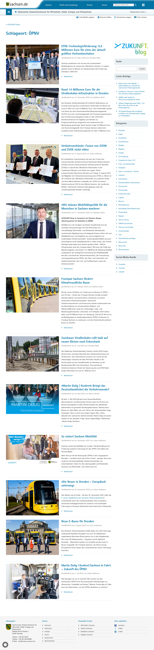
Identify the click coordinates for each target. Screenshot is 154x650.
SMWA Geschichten (126, 223)
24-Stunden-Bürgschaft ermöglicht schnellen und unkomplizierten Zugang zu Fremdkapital (132, 113)
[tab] (23, 621)
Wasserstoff (123, 242)
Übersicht (48, 625)
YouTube (122, 268)
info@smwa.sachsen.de (26, 641)
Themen (90, 5)
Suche (47, 635)
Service (104, 5)
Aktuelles (122, 130)
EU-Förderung (123, 156)
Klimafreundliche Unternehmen (129, 183)
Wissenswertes (124, 249)
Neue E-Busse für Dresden (77, 521)
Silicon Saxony (124, 220)
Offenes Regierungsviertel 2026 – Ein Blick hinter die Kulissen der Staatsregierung (131, 105)
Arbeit (121, 134)
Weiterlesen (77, 76)
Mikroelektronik (124, 205)
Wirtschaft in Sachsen (88, 625)
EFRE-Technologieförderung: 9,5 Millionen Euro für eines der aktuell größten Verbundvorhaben (83, 50)
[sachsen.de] (23, 5)
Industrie (122, 175)
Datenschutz (49, 638)
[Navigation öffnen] (9, 12)
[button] (5, 644)
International (123, 179)
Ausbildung (122, 138)
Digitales (122, 149)
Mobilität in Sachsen (87, 631)
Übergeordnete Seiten (137, 12)
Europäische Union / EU (127, 160)
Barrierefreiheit (49, 641)
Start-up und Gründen (126, 227)
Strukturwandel (124, 231)
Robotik (121, 216)
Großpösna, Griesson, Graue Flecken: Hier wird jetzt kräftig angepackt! (132, 93)
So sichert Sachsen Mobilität (79, 436)
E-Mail (120, 631)
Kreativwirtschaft (124, 194)
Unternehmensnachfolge (127, 238)
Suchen (142, 69)
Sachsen (48, 5)
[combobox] (123, 4)
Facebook (122, 264)
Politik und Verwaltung (68, 5)
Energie (121, 153)
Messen (121, 201)
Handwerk (122, 168)
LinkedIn (121, 272)
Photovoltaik (123, 212)
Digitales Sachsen (87, 635)
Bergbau (121, 145)
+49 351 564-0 (23, 637)
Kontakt (47, 631)
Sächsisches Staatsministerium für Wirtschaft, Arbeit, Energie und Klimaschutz (54, 11)
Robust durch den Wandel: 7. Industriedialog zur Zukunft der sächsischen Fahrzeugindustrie (129, 86)
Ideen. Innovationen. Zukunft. (129, 171)
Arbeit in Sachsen (86, 628)
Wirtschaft (122, 246)
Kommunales (123, 190)
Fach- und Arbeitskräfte (127, 164)
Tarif (120, 235)
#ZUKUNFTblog (14, 24)
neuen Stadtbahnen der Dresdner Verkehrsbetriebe (82, 498)
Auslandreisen (123, 142)
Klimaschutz (123, 186)
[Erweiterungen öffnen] (143, 5)
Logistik (121, 197)
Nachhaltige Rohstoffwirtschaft (129, 208)
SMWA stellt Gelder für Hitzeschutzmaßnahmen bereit (129, 98)
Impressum (48, 628)
